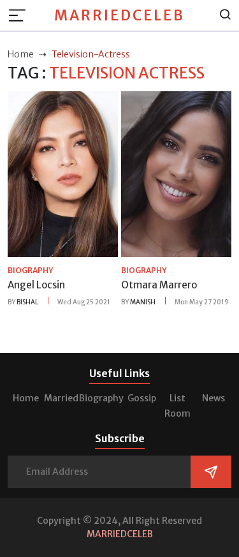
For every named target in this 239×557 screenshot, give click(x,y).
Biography (101, 398)
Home (26, 398)
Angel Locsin (36, 285)
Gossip (141, 398)
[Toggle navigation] (21, 15)
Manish (143, 302)
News (213, 398)
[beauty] (63, 173)
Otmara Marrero (159, 285)
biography (30, 270)
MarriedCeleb (119, 15)
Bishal (27, 302)
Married (61, 398)
